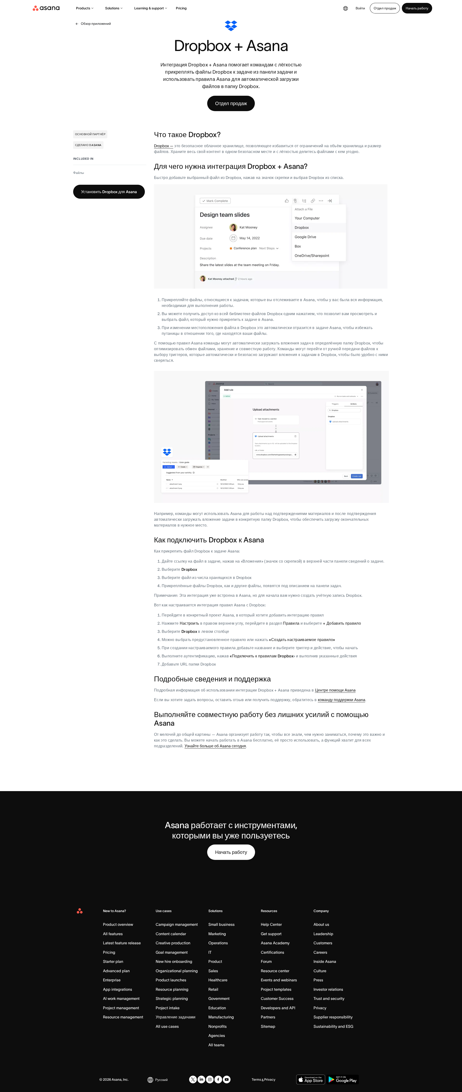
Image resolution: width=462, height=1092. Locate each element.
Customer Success (277, 998)
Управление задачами (175, 1017)
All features (113, 934)
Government (219, 998)
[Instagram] (210, 1079)
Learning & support (149, 8)
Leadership (323, 934)
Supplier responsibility (333, 1017)
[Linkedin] (201, 1079)
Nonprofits (217, 1026)
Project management (121, 1008)
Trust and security (329, 998)
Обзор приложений (96, 23)
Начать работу (417, 8)
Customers (323, 943)
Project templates (276, 989)
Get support (271, 934)
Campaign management (177, 924)
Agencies (216, 1035)
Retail (213, 989)
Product (215, 961)
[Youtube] (227, 1079)
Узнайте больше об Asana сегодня (215, 746)
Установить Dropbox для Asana (109, 192)
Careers (320, 952)
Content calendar (171, 934)
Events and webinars (279, 980)
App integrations (117, 989)
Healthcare (217, 980)
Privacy (320, 1008)
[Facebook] (218, 1079)
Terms (256, 1079)
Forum (266, 961)
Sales (213, 971)
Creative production (173, 943)
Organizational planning (177, 971)
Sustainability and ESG (333, 1026)
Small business (221, 924)
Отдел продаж (385, 8)
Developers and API (278, 1008)
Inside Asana (325, 961)
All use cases (167, 1026)
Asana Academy (275, 943)
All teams (216, 1045)
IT (210, 952)
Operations (218, 943)
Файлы (78, 173)
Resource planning (172, 989)
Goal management (172, 952)
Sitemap (268, 1026)
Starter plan (113, 961)
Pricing (181, 8)
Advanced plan (116, 971)
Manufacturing (221, 1017)
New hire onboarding (174, 961)
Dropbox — (163, 146)
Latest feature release (122, 943)
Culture (320, 971)
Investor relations (328, 989)
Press (318, 980)
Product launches (171, 980)
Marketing (217, 934)
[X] (193, 1079)
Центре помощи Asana (335, 690)
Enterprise (112, 980)
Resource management (123, 1017)
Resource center (275, 971)
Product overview (118, 924)
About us (321, 924)
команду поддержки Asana (341, 700)
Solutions (112, 8)
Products (83, 8)
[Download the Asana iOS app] (310, 1079)
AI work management (121, 998)
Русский (161, 1080)
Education (217, 1008)
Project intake (168, 1008)
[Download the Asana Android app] (342, 1079)
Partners (268, 1017)
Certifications (272, 952)
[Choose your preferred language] (345, 8)
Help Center (271, 924)
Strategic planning (172, 998)
